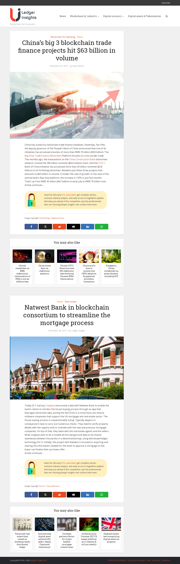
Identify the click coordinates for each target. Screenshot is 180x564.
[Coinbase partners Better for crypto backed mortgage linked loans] (66, 524)
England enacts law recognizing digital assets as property (111, 537)
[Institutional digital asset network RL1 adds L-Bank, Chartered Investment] (44, 524)
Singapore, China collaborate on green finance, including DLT (111, 271)
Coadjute (50, 405)
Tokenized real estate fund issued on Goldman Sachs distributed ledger (22, 540)
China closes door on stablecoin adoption (44, 269)
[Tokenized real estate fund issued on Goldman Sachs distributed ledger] (22, 524)
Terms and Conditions (117, 560)
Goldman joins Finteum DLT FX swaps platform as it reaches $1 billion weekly (89, 539)
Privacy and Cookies (136, 560)
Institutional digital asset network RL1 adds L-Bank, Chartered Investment (44, 540)
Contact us (165, 560)
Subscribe (166, 3)
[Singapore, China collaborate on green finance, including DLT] (111, 255)
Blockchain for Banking (63, 36)
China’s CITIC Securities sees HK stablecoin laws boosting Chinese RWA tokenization (66, 272)
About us (156, 560)
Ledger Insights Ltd (38, 560)
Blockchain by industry (83, 16)
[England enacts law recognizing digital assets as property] (111, 524)
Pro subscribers (69, 194)
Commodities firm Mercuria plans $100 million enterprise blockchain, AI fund (87, 559)
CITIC (101, 163)
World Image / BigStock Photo (51, 218)
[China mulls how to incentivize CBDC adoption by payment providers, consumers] (89, 255)
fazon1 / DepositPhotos (49, 486)
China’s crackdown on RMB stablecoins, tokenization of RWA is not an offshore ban (22, 273)
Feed (149, 560)
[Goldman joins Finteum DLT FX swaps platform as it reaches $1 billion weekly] (89, 524)
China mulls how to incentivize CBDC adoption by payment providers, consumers (89, 273)
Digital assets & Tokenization (144, 16)
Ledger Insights (78, 330)
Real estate (70, 301)
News (63, 16)
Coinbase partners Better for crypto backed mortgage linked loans (67, 540)
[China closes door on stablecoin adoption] (44, 255)
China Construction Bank (82, 159)
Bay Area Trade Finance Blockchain (43, 155)
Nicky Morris (78, 66)
